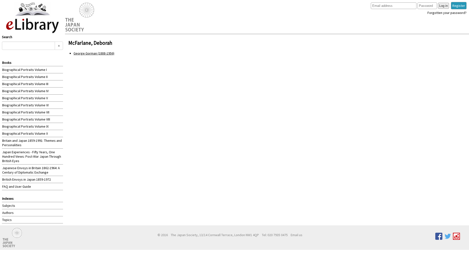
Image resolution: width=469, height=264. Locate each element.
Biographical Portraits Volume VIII (26, 119)
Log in (443, 6)
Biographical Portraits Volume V (25, 98)
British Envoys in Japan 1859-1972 (26, 179)
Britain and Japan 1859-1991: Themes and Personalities (32, 142)
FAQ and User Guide (16, 186)
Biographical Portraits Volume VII (25, 112)
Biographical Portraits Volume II (25, 77)
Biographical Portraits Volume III (25, 84)
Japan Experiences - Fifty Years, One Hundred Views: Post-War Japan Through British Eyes (31, 156)
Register (458, 5)
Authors (8, 212)
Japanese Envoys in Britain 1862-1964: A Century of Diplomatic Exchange (31, 170)
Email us (296, 235)
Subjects (8, 205)
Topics (7, 220)
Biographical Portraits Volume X (25, 133)
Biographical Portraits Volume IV (25, 91)
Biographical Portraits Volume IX (25, 126)
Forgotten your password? (447, 13)
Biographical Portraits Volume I (24, 69)
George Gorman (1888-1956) (94, 53)
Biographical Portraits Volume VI (25, 105)
